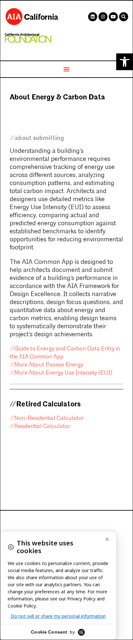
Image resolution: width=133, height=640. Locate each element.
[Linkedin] (92, 16)
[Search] (123, 16)
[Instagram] (102, 16)
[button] (124, 61)
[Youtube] (113, 16)
